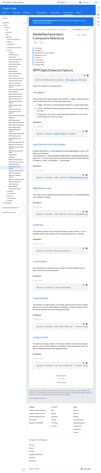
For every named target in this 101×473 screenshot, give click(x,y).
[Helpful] (84, 29)
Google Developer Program (37, 410)
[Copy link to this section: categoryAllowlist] (50, 298)
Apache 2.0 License (63, 392)
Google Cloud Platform (36, 454)
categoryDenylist (40, 337)
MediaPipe (26, 13)
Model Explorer (42, 13)
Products (41, 29)
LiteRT (4, 13)
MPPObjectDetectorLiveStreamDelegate (84, 177)
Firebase (76, 416)
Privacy (37, 469)
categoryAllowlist (40, 298)
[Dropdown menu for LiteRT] (9, 12)
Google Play (77, 429)
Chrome (75, 413)
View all (75, 432)
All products (32, 461)
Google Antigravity (79, 423)
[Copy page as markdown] (41, 42)
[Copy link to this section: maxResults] (45, 225)
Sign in (96, 2)
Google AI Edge (9, 8)
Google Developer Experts (37, 416)
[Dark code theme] (87, 75)
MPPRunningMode (60, 134)
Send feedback (82, 35)
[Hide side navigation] (24, 469)
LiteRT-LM (16, 13)
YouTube (54, 426)
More (78, 13)
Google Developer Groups (37, 413)
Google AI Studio (78, 420)
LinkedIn (53, 420)
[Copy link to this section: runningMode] (47, 92)
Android (75, 410)
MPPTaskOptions (71, 80)
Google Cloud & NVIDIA (36, 423)
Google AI (32, 457)
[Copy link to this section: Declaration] (43, 122)
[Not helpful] (87, 29)
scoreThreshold (40, 261)
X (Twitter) (54, 423)
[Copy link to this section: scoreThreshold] (49, 262)
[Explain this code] (84, 75)
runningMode (39, 92)
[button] (11, 23)
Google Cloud (77, 426)
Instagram (54, 416)
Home (34, 29)
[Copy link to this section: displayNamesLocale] (53, 188)
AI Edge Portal (55, 13)
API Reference (68, 13)
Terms (31, 469)
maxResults (38, 225)
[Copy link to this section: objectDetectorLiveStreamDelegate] (67, 145)
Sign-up (76, 20)
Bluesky (53, 413)
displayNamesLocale (42, 188)
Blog (52, 410)
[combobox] (66, 2)
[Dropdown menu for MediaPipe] (32, 12)
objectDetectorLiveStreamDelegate (49, 144)
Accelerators (33, 420)
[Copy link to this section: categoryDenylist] (50, 337)
